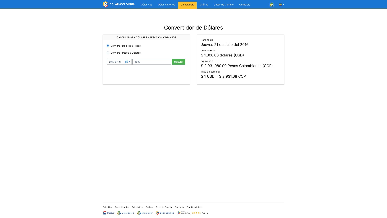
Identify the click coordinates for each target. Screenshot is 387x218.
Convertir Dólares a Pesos (126, 45)
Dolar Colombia (167, 213)
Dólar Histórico (166, 4)
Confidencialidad (194, 207)
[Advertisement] (193, 16)
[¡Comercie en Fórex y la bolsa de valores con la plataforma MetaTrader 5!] (272, 5)
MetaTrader (147, 213)
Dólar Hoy (146, 4)
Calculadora (187, 4)
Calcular (178, 62)
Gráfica (204, 4)
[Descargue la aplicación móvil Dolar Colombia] (184, 213)
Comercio (244, 4)
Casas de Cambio (224, 4)
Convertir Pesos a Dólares (126, 52)
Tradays (110, 213)
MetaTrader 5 (128, 213)
